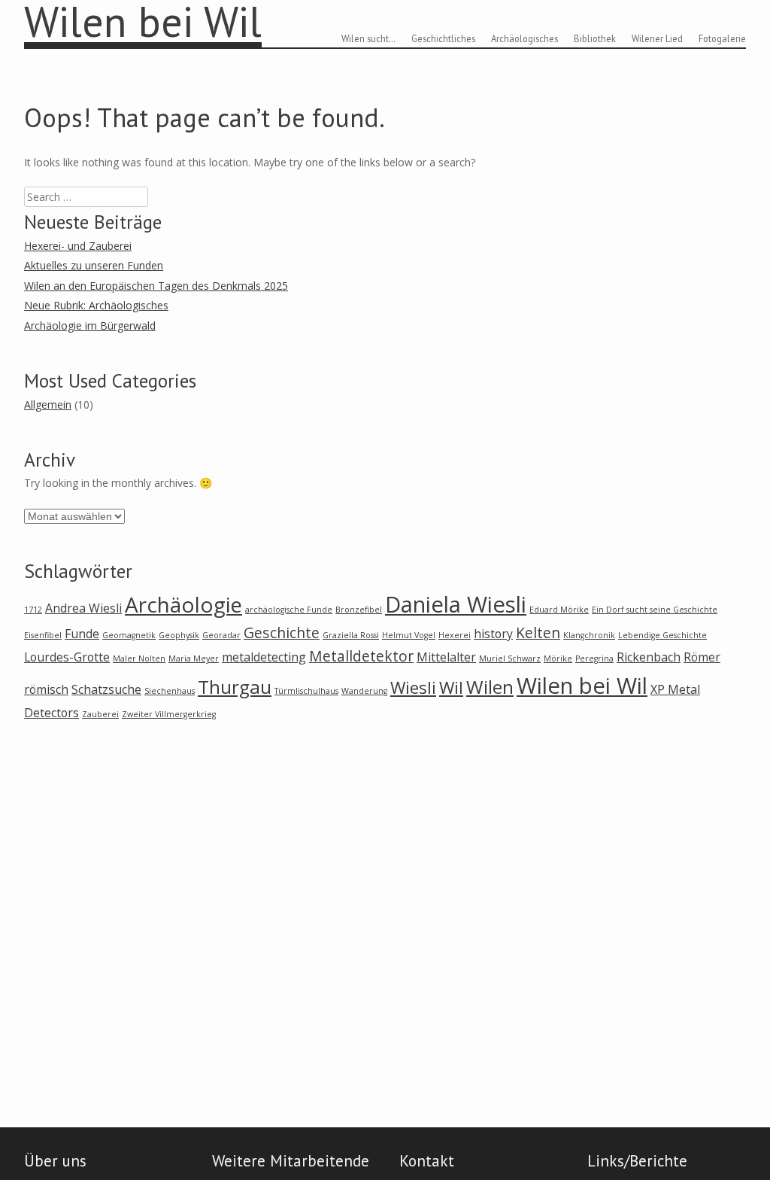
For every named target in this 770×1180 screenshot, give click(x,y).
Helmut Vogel (408, 635)
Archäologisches (524, 38)
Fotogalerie (722, 38)
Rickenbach (649, 657)
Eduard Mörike (559, 609)
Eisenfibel (43, 635)
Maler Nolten (139, 658)
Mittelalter (446, 657)
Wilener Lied (657, 38)
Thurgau (234, 686)
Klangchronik (589, 635)
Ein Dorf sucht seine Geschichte (654, 609)
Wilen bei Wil (582, 686)
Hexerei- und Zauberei (78, 246)
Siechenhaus (169, 691)
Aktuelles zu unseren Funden (93, 265)
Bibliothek (595, 38)
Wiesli (413, 687)
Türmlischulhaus (306, 691)
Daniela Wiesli (455, 604)
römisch (46, 689)
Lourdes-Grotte (67, 657)
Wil (451, 687)
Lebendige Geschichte (662, 635)
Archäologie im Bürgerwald (90, 325)
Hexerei (454, 635)
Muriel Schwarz (510, 658)
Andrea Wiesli (83, 608)
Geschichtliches (443, 38)
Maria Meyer (193, 658)
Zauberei (100, 714)
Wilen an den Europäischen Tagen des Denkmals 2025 (156, 285)
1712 (33, 609)
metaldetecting (264, 657)
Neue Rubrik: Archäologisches (96, 305)
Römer (702, 657)
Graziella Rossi (351, 635)
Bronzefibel (358, 609)
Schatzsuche (106, 689)
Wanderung (364, 691)
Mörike (558, 658)
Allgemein (47, 404)
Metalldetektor (361, 656)
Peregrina (594, 658)
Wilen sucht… (368, 38)
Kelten (538, 632)
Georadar (221, 635)
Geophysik (179, 635)
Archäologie (183, 604)
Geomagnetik (129, 635)
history (493, 633)
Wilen (490, 686)
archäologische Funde (288, 609)
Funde (82, 633)
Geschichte (282, 632)
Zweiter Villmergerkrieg (169, 714)
